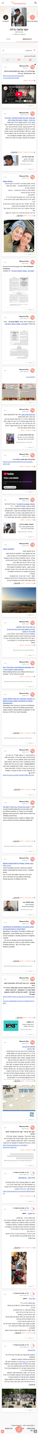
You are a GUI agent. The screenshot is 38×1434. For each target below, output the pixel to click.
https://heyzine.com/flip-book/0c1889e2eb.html (18, 775)
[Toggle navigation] (35, 3)
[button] (31, 106)
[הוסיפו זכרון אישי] (32, 17)
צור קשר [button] (32, 1430)
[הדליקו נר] (5, 17)
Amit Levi (25, 1361)
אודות (8, 39)
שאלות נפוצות (31, 1428)
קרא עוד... (13, 152)
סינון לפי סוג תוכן (29, 56)
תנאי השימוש (8, 1428)
